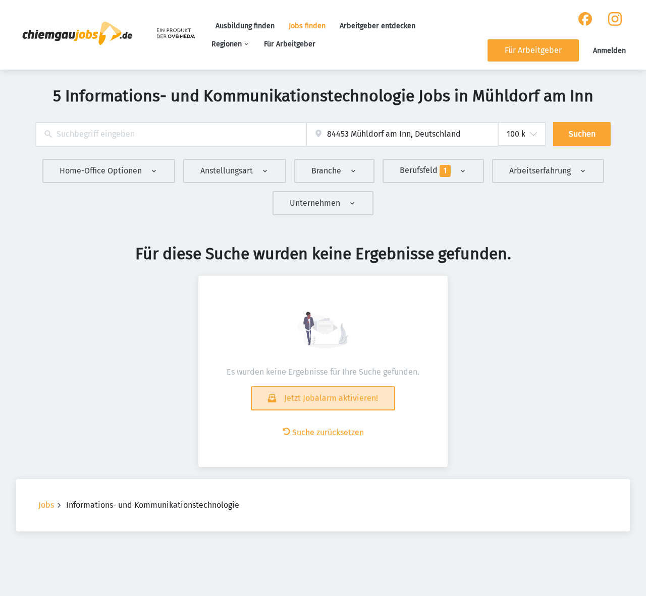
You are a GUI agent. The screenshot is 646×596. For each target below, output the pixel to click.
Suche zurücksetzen (328, 432)
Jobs (46, 505)
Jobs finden (307, 26)
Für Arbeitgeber (289, 44)
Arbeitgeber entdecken (377, 26)
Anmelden (609, 50)
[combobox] (170, 134)
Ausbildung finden (245, 26)
